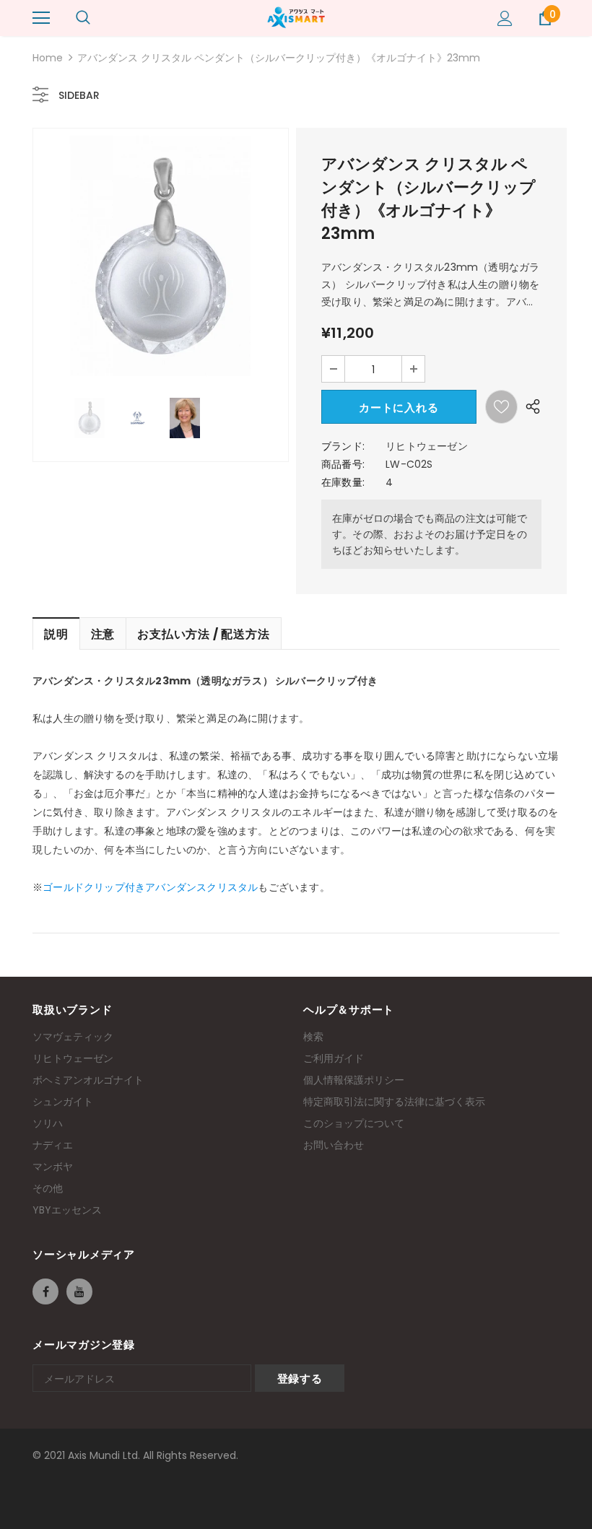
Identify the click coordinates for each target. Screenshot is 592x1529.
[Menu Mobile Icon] (41, 18)
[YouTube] (79, 1291)
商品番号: (343, 464)
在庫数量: (343, 482)
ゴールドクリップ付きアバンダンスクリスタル (150, 887)
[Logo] (296, 17)
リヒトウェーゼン (427, 446)
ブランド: (343, 446)
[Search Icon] (83, 18)
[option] (160, 256)
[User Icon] (505, 18)
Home (47, 58)
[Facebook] (45, 1291)
